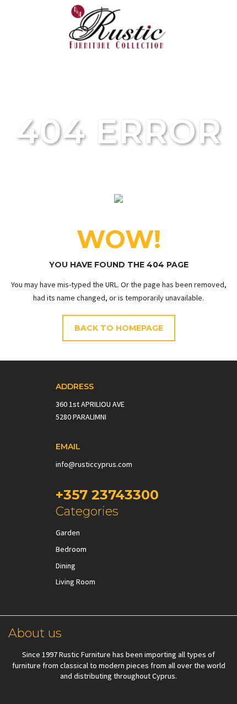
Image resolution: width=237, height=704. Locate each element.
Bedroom (71, 549)
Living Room (75, 582)
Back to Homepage (118, 328)
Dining (66, 566)
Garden (68, 533)
